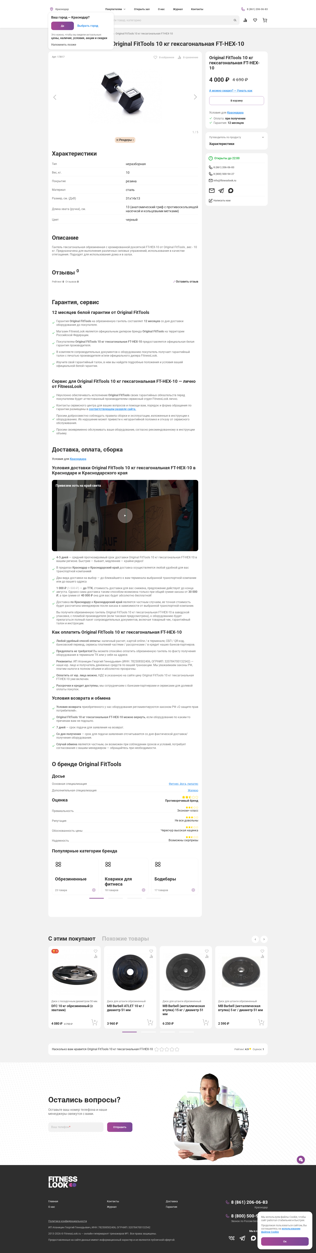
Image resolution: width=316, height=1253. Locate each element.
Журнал (178, 9)
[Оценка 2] (161, 1049)
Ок (285, 1241)
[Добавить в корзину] (94, 1022)
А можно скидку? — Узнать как (230, 90)
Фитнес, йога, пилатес (183, 784)
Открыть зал (142, 9)
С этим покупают (71, 938)
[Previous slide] (54, 97)
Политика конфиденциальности (67, 1221)
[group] (96, 898)
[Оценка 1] (156, 1049)
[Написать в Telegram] (221, 190)
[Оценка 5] (177, 1049)
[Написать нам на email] (211, 190)
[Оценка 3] (167, 1049)
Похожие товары (125, 938)
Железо (193, 790)
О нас (161, 9)
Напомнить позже (63, 44)
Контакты (197, 9)
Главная (53, 1201)
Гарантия (171, 1206)
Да (62, 25)
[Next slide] (195, 97)
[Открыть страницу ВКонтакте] (231, 1238)
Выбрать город (87, 25)
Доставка (172, 1201)
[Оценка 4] (172, 1049)
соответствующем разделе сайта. (112, 409)
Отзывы (65, 272)
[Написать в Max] (230, 190)
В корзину (237, 100)
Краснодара (235, 112)
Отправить (119, 1127)
